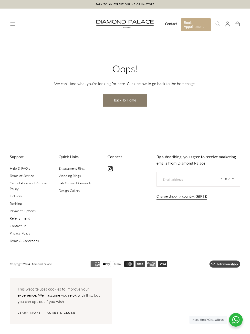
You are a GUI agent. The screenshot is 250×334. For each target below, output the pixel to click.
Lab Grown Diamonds (75, 183)
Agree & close (61, 312)
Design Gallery (69, 191)
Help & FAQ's (20, 168)
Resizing (16, 203)
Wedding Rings (70, 176)
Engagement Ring (71, 168)
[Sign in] (227, 24)
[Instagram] (110, 168)
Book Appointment (194, 25)
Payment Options (23, 211)
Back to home (125, 100)
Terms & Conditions (24, 241)
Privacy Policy (20, 233)
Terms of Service (22, 176)
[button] (13, 24)
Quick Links (69, 156)
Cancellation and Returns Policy (28, 185)
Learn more (29, 312)
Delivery (16, 196)
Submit (227, 179)
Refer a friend (20, 218)
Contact (171, 24)
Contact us (18, 226)
